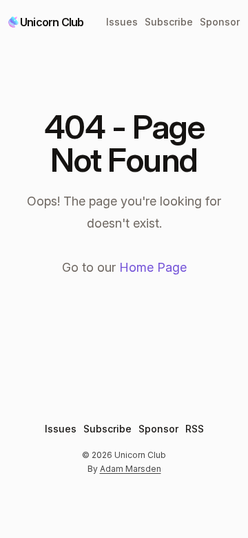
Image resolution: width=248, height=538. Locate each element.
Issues (122, 22)
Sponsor (220, 22)
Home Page (153, 267)
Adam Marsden (130, 469)
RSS (194, 429)
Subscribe (169, 22)
